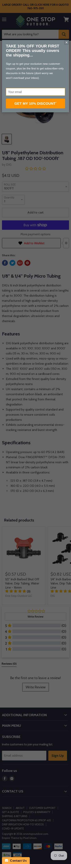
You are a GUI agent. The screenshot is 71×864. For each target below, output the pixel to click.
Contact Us (17, 860)
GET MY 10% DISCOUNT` (35, 103)
